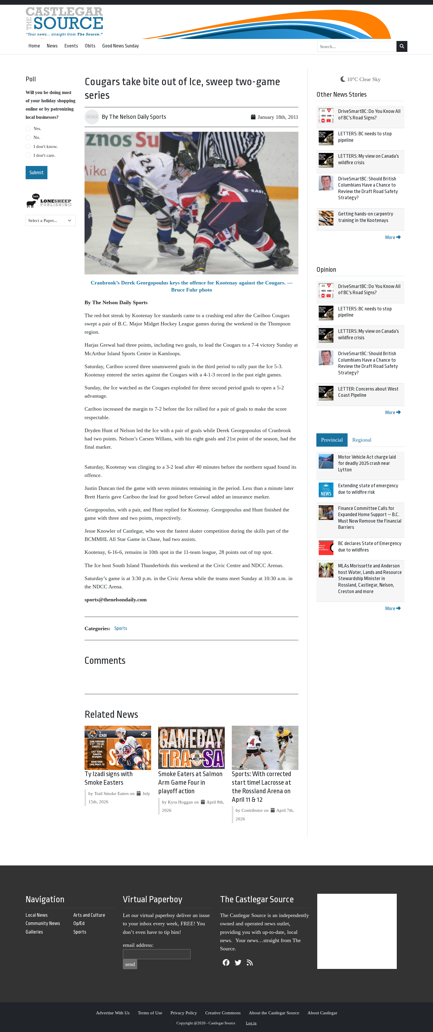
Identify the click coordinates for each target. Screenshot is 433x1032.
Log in (251, 1023)
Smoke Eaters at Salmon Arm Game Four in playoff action (190, 782)
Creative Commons (223, 1012)
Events (71, 46)
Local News (37, 915)
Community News (43, 923)
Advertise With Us (113, 1012)
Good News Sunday (120, 46)
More (390, 237)
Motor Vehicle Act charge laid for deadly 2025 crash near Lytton (367, 463)
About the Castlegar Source (274, 1012)
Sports (120, 628)
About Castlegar (322, 1012)
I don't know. (46, 146)
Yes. (37, 128)
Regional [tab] (361, 440)
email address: (138, 945)
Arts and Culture (89, 915)
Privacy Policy (184, 1012)
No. (37, 137)
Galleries (34, 932)
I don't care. (44, 155)
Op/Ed (79, 923)
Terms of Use (150, 1012)
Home (34, 46)
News (52, 46)
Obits (90, 46)
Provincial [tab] (332, 440)
